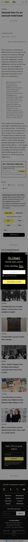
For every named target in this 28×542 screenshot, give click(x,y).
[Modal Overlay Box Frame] (14, 271)
